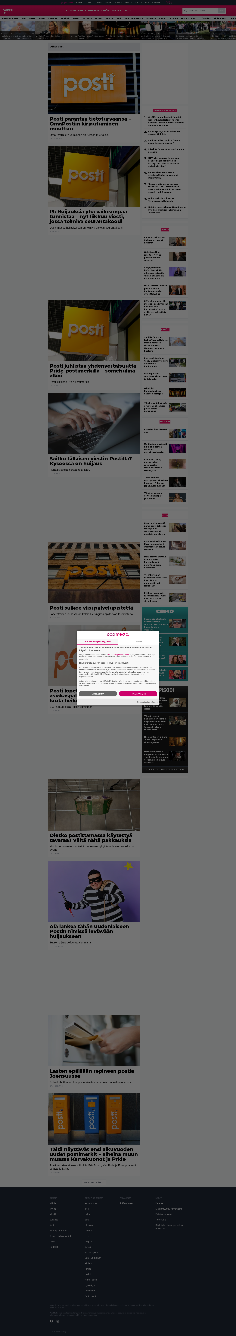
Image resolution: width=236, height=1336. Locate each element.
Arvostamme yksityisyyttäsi (97, 641)
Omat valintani (98, 694)
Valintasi (138, 641)
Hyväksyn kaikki (138, 694)
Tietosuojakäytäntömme (147, 702)
